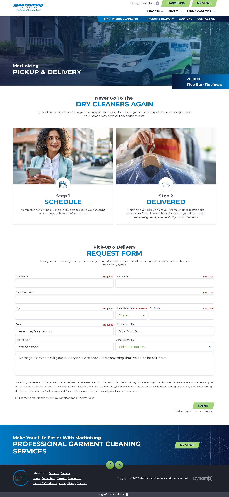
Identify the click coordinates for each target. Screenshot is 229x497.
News (36, 478)
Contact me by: (125, 339)
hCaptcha (207, 411)
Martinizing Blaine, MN (121, 18)
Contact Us (74, 478)
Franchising (176, 3)
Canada (65, 473)
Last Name (122, 276)
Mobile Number (126, 324)
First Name (22, 276)
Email (18, 324)
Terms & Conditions (45, 483)
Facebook (110, 465)
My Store (204, 3)
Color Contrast (127, 494)
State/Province (125, 308)
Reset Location (157, 3)
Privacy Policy (67, 483)
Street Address (24, 292)
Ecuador (54, 473)
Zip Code (154, 308)
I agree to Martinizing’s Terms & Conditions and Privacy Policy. (57, 398)
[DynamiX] (202, 478)
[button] (155, 11)
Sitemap (82, 483)
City (17, 308)
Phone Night (23, 339)
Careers (62, 478)
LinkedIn (119, 465)
